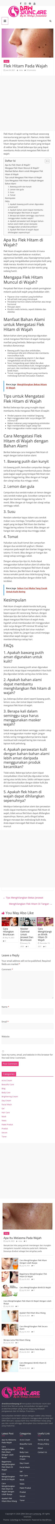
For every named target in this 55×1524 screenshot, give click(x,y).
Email (5, 1021)
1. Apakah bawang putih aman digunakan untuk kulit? (26, 205)
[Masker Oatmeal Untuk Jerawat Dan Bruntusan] (27, 918)
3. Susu (11, 192)
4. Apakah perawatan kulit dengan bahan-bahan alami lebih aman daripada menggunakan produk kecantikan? (26, 224)
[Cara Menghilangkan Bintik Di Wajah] (10, 1286)
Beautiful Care (8, 1084)
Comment (7, 969)
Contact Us (42, 1452)
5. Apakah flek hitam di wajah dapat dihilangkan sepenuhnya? (23, 231)
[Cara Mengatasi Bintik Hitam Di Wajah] (10, 1361)
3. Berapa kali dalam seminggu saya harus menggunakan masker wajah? (26, 217)
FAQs (7, 201)
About (40, 1448)
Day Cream (6, 1100)
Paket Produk (7, 1124)
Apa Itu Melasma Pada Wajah (23, 1238)
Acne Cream (7, 1080)
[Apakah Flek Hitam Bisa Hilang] (10, 1311)
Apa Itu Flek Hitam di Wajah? (17, 165)
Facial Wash (7, 1104)
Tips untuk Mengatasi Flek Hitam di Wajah (23, 177)
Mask (4, 1116)
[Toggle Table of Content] (46, 161)
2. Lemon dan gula (16, 189)
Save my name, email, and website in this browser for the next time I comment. (27, 1056)
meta (21, 70)
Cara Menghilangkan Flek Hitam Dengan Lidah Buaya (33, 1261)
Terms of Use (43, 1440)
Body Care (6, 1092)
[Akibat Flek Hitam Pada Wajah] (10, 1348)
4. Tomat (11, 195)
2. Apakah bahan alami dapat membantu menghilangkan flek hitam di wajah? (25, 211)
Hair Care (6, 1112)
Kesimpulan (10, 198)
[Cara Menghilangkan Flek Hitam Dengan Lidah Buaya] (10, 1259)
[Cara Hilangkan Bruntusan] (10, 918)
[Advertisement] (27, 103)
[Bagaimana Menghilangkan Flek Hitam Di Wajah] (10, 1272)
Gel (3, 1108)
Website (5, 1036)
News (4, 1120)
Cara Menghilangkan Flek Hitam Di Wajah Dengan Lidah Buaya (8, 1488)
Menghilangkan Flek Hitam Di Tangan (30, 903)
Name (5, 1006)
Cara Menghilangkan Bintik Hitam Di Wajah (45, 934)
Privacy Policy (43, 1444)
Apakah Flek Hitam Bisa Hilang (33, 1313)
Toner (4, 1136)
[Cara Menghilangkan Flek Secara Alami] (10, 1325)
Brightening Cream (10, 1096)
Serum (4, 1132)
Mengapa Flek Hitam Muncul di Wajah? (22, 168)
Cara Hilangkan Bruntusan (8, 931)
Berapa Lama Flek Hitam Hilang (17, 1340)
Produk (5, 1128)
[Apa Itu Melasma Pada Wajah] (27, 1204)
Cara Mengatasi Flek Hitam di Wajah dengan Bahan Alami (24, 182)
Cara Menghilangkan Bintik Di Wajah (35, 1287)
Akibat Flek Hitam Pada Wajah (32, 1349)
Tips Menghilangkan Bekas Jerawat (23, 897)
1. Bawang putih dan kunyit (19, 186)
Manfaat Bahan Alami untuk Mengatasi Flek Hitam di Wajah (24, 172)
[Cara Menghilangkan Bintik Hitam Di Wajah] (45, 918)
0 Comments (31, 70)
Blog (6, 61)
